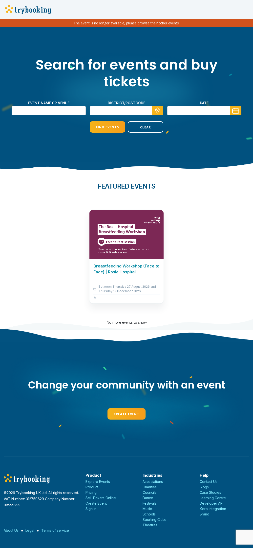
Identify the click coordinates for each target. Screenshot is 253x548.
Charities (150, 487)
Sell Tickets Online (100, 498)
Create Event (126, 414)
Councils (149, 492)
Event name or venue (48, 103)
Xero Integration (213, 509)
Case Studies (210, 492)
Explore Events (97, 481)
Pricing (91, 492)
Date (204, 103)
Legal (29, 530)
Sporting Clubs (155, 519)
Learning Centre (213, 498)
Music (147, 509)
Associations (153, 481)
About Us (11, 530)
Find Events (107, 127)
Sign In (90, 509)
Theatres (150, 525)
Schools (149, 514)
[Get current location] (157, 110)
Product (91, 487)
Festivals (149, 503)
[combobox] (126, 110)
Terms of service (55, 530)
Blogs (204, 487)
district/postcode (126, 103)
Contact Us (208, 481)
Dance (148, 498)
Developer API (211, 503)
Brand (204, 514)
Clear (145, 127)
